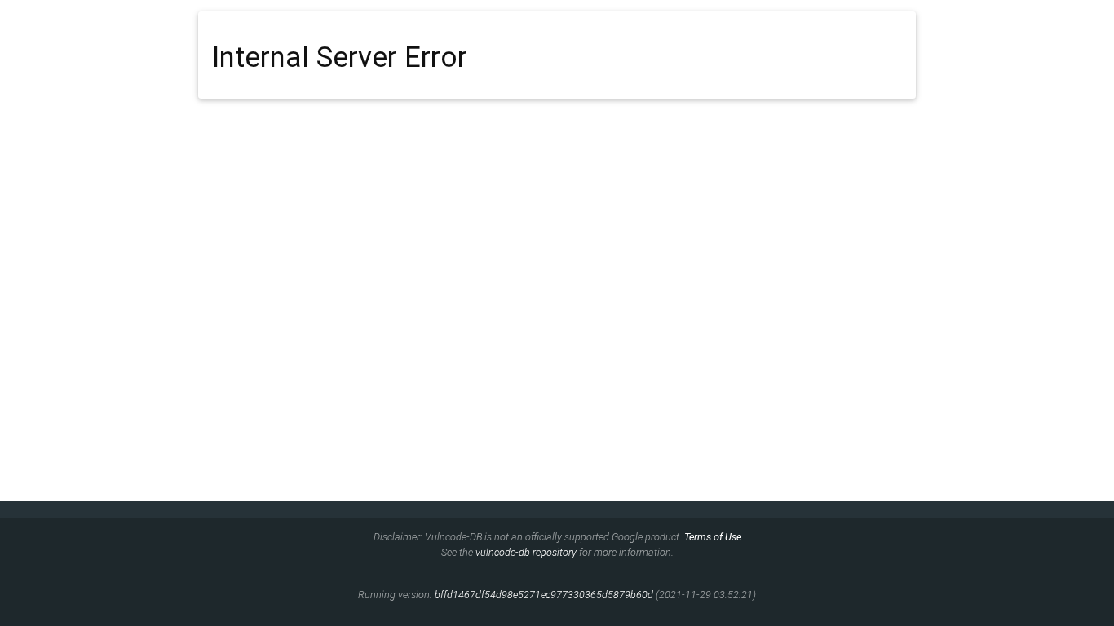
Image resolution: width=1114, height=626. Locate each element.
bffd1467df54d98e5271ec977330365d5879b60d (544, 595)
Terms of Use (712, 537)
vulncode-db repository (526, 552)
